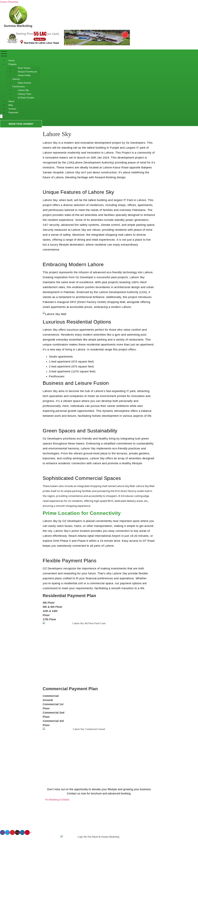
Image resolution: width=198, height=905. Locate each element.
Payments (13, 112)
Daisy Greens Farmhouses (21, 84)
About (11, 101)
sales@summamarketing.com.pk (22, 894)
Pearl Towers (24, 68)
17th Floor (49, 619)
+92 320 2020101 (15, 888)
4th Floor (49, 602)
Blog (11, 105)
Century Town (24, 94)
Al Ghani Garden (26, 97)
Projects (12, 64)
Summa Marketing (9, 1)
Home (11, 60)
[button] (54, 54)
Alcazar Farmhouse (27, 71)
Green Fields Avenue (21, 77)
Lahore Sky (23, 90)
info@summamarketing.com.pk (18, 899)
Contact (12, 108)
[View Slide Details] (68, 44)
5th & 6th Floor (52, 606)
